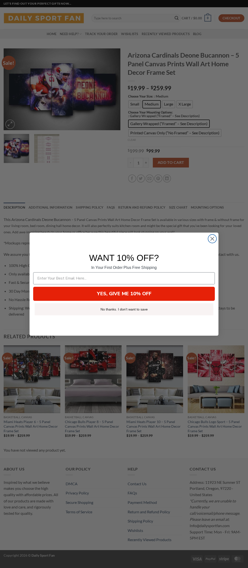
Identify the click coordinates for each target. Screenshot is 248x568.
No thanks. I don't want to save (124, 309)
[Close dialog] (212, 239)
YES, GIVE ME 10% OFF (124, 293)
